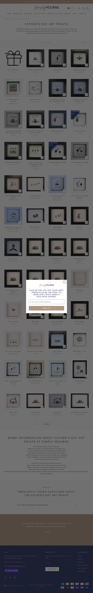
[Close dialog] (64, 282)
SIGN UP (46, 308)
